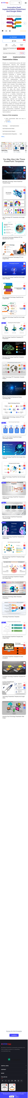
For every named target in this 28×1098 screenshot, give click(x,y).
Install (21, 48)
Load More (14, 1035)
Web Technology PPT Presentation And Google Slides (13, 218)
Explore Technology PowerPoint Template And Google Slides (13, 537)
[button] (24, 23)
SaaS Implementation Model (8, 128)
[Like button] (2, 31)
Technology (5, 125)
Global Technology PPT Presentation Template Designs (13, 377)
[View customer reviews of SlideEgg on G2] (12, 1073)
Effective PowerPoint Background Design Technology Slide (12, 397)
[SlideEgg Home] (14, 1044)
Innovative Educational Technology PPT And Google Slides (13, 258)
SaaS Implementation (14, 125)
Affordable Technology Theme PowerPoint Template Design (12, 182)
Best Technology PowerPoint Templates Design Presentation (14, 557)
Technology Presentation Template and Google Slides (14, 697)
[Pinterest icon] (10, 31)
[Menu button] (25, 3)
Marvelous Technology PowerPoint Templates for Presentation (13, 357)
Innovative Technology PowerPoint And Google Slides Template (13, 278)
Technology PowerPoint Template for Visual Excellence (13, 657)
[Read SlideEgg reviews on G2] (4, 1073)
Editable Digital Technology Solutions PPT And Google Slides (13, 417)
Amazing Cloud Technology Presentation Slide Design (13, 717)
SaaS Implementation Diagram (9, 131)
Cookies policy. (13, 1095)
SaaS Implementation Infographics (10, 133)
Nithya (21, 45)
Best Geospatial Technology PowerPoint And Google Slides (13, 298)
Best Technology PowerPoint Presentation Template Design (12, 517)
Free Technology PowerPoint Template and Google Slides (13, 637)
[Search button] (19, 2)
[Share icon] (6, 31)
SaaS (21, 133)
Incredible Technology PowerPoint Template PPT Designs (14, 677)
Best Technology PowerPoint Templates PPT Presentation (13, 338)
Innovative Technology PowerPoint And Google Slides (13, 318)
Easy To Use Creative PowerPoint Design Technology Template (12, 437)
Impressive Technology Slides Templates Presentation (12, 597)
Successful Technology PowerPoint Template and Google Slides (13, 577)
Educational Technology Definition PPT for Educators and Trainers (12, 238)
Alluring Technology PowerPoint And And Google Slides (14, 477)
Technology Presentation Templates (11, 616)
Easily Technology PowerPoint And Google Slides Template (14, 457)
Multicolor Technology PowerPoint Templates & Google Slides (13, 497)
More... (3, 136)
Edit (19, 41)
